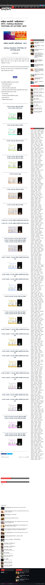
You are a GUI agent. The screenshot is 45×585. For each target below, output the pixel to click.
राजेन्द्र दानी (39, 353)
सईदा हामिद (40, 413)
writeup (5, 18)
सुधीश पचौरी (40, 432)
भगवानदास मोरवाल (39, 303)
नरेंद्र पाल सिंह (36, 259)
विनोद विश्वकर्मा (36, 379)
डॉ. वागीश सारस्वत (38, 239)
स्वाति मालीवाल (32, 451)
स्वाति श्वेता (36, 451)
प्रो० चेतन (40, 297)
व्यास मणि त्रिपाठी (36, 388)
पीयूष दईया (42, 278)
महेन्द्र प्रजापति (39, 322)
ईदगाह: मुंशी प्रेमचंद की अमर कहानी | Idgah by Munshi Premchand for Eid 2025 (15, 507)
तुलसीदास (32, 244)
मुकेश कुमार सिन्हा (32, 330)
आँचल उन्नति (36, 167)
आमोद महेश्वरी (32, 171)
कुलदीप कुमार (32, 202)
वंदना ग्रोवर (35, 368)
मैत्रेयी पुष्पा (42, 334)
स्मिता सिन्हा (38, 448)
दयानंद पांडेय (35, 246)
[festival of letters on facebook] (15, 77)
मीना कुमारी (42, 327)
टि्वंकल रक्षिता (40, 231)
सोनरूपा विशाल (35, 444)
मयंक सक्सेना (36, 319)
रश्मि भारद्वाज (36, 349)
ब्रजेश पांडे (32, 303)
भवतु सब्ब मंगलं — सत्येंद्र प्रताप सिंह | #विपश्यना (39, 82)
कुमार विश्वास (39, 201)
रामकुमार (39, 357)
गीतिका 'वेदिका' (32, 216)
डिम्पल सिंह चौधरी (40, 232)
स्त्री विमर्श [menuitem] (31, 7)
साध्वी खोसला (39, 425)
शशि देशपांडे (38, 394)
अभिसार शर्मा (32, 149)
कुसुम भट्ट (36, 202)
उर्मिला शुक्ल (36, 186)
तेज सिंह (35, 244)
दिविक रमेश (40, 247)
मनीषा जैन (32, 316)
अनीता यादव (40, 141)
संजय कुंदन (39, 409)
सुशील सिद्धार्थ (42, 441)
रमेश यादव (35, 345)
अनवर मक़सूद (41, 137)
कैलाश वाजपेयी (32, 209)
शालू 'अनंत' (40, 395)
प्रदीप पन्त (42, 285)
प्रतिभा (31, 284)
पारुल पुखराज (39, 277)
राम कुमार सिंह (36, 357)
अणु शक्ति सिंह (39, 134)
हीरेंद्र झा (39, 456)
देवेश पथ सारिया (36, 255)
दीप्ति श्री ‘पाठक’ (35, 251)
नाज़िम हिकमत (32, 262)
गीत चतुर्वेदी (39, 213)
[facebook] (39, 5)
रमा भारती (32, 345)
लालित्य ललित (38, 365)
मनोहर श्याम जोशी (37, 318)
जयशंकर (40, 224)
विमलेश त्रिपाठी (40, 380)
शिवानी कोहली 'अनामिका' (33, 399)
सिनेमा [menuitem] (35, 7)
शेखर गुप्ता (42, 402)
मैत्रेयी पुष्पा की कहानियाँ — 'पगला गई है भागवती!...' (11, 514)
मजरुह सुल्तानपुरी (41, 311)
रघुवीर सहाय (32, 342)
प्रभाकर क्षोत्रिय (32, 288)
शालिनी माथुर (36, 395)
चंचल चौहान (32, 220)
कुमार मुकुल (36, 201)
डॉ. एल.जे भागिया (32, 236)
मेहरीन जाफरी (38, 334)
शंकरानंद (40, 388)
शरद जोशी (39, 391)
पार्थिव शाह (42, 277)
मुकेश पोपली (41, 330)
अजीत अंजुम (32, 134)
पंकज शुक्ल (41, 273)
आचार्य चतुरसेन (37, 168)
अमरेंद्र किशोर (36, 149)
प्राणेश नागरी (32, 293)
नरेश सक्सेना (39, 259)
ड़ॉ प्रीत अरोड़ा (36, 232)
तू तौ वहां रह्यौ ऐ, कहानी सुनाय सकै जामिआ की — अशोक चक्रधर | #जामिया (39, 61)
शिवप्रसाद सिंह (32, 398)
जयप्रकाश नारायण (32, 224)
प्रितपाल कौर (35, 293)
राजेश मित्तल (39, 356)
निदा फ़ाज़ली (36, 263)
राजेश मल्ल (35, 356)
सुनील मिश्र (38, 433)
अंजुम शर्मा (42, 130)
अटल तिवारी (36, 134)
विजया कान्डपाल (32, 375)
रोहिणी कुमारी (32, 364)
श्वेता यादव (36, 407)
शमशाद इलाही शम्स (41, 390)
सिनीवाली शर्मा (39, 426)
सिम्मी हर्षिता (32, 428)
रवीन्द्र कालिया (32, 346)
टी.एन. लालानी (32, 232)
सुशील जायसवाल (38, 441)
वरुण (35, 369)
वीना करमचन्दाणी (32, 387)
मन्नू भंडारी (41, 318)
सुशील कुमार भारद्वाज (33, 441)
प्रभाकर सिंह (36, 288)
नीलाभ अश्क (37, 269)
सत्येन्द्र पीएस (40, 417)
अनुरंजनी (42, 144)
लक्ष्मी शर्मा (32, 365)
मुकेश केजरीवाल (37, 330)
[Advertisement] (22, 2)
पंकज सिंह (32, 274)
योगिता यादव (32, 341)
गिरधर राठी (39, 212)
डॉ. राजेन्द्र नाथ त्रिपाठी (33, 239)
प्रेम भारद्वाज (36, 296)
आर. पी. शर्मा (39, 171)
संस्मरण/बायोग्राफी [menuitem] (26, 7)
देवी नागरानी (32, 255)
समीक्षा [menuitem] (22, 7)
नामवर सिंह (36, 262)
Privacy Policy (7, 5)
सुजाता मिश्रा (32, 429)
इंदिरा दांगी (36, 179)
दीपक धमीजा (35, 250)
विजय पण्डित (32, 372)
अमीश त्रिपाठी (39, 152)
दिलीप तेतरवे (37, 247)
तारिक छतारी (36, 243)
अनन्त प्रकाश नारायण (33, 137)
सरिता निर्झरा (39, 421)
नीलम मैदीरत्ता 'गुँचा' (33, 269)
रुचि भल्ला (42, 360)
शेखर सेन (32, 403)
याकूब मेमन (40, 338)
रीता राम (39, 360)
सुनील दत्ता (35, 433)
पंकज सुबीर (35, 274)
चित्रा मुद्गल (39, 221)
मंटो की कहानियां (32, 311)
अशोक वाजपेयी (41, 164)
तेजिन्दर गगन (38, 244)
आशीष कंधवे (38, 178)
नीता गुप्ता (39, 266)
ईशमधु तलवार (32, 182)
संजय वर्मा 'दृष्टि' (32, 410)
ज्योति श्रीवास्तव (32, 231)
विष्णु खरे (37, 384)
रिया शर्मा (36, 360)
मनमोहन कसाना (36, 315)
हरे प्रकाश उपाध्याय (33, 455)
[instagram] (42, 5)
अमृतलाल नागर (32, 153)
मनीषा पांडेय (35, 316)
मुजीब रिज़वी (39, 331)
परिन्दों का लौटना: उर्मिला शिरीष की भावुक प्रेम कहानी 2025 (39, 78)
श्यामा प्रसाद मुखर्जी (37, 406)
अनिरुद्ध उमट (37, 140)
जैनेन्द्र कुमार (36, 228)
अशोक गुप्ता (36, 163)
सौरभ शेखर (32, 448)
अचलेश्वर (35, 133)
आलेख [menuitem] (38, 7)
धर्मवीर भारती (40, 255)
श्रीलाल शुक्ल (32, 407)
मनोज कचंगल (39, 316)
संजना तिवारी (35, 409)
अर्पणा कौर (40, 159)
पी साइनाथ (32, 278)
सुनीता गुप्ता (32, 433)
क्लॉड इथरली (41, 209)
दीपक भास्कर (39, 250)
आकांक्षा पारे (39, 167)
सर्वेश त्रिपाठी (40, 422)
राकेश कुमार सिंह (32, 350)
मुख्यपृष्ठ (2, 18)
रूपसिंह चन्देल (32, 361)
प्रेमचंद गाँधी (34, 297)
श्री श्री (41, 406)
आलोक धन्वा (40, 175)
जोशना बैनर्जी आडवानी (41, 228)
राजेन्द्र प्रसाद (32, 354)
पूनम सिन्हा (35, 281)
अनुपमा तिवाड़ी (35, 144)
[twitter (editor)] (43, 5)
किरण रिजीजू (36, 198)
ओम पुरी (39, 190)
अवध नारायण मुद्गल (40, 160)
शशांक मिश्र (32, 394)
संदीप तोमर (32, 413)
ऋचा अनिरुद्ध (36, 187)
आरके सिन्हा (35, 172)
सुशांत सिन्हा (32, 440)
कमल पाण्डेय (41, 194)
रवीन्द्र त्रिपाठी (36, 346)
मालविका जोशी (38, 326)
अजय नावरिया (38, 133)
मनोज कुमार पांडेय (33, 318)
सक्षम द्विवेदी (32, 414)
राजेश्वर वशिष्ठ (32, 357)
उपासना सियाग (39, 182)
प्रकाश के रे (39, 281)
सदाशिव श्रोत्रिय (39, 418)
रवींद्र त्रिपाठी (41, 345)
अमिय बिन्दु (32, 152)
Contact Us (42, 583)
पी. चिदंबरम (35, 278)
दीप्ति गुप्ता (42, 250)
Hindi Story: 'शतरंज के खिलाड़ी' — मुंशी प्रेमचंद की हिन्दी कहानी (12, 539)
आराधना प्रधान (32, 174)
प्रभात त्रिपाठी (39, 288)
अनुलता (34, 145)
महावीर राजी (32, 322)
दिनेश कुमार (42, 246)
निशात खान (32, 266)
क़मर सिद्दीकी (32, 459)
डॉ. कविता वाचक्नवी (37, 236)
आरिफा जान (40, 174)
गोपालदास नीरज (32, 217)
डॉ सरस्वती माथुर (37, 235)
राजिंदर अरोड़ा (32, 353)
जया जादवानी (39, 225)
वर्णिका (37, 369)
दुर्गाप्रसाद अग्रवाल (40, 251)
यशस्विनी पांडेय (36, 338)
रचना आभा (36, 342)
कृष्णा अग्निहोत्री (32, 205)
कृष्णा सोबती (36, 205)
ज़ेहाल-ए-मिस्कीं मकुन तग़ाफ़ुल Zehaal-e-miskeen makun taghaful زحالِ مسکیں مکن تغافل (16, 532)
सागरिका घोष (35, 425)
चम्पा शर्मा (36, 221)
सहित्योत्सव (6, 451)
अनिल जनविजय (40, 140)
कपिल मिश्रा (36, 193)
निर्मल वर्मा (35, 265)
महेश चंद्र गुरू (35, 323)
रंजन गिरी (35, 341)
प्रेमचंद (31, 297)
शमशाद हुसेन (32, 391)
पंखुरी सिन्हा (38, 274)
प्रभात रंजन (36, 289)
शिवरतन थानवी (39, 398)
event (11, 451)
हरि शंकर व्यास (35, 452)
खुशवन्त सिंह (35, 210)
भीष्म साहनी (40, 307)
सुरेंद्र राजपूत (36, 437)
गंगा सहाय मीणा (39, 210)
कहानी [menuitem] (15, 7)
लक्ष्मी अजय (41, 364)
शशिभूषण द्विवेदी (32, 395)
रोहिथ (38, 364)
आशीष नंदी (42, 178)
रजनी (41, 342)
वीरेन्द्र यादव (32, 388)
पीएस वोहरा (39, 278)
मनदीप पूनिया (32, 315)
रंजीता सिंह (38, 341)
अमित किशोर (39, 149)
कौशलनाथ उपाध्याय (37, 209)
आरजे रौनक (39, 172)
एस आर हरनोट (32, 190)
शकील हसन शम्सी (32, 390)
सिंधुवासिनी (35, 426)
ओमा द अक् (37, 191)
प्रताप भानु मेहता (36, 282)
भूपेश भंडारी (32, 308)
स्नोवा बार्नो (35, 448)
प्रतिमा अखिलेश (32, 285)
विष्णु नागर (41, 384)
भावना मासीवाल (36, 307)
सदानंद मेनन (32, 418)
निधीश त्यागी (32, 265)
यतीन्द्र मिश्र (37, 337)
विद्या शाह (36, 375)
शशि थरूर (35, 394)
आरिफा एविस (36, 174)
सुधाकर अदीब (36, 432)
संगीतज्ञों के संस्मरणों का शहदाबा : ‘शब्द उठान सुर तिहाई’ (39, 50)
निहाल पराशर (35, 266)
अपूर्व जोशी (42, 145)
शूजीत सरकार (38, 402)
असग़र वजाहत (32, 167)
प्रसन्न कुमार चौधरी (32, 292)
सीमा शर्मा (35, 428)
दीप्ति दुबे (32, 251)
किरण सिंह (39, 198)
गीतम (42, 213)
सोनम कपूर (32, 444)
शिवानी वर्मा (38, 399)
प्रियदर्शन (41, 293)
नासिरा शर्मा (39, 262)
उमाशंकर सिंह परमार (41, 183)
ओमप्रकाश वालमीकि (33, 191)
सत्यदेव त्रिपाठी (32, 417)
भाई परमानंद (40, 304)
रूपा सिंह (36, 361)
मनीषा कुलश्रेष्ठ (40, 315)
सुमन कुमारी (32, 436)
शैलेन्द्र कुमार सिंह (39, 403)
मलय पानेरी (42, 319)
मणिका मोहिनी (35, 312)
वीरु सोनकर (36, 387)
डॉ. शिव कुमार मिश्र (36, 240)
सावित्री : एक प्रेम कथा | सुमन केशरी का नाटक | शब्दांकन (39, 42)
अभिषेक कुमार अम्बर (37, 148)
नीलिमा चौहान (40, 269)
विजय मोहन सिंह (36, 372)
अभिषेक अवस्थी (32, 148)
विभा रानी (40, 379)
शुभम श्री (35, 402)
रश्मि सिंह (39, 349)
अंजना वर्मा (35, 130)
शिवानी (42, 398)
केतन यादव (36, 206)
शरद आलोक (36, 391)
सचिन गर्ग (37, 414)
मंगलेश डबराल (39, 308)
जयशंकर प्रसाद (32, 225)
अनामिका (35, 138)
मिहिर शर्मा (39, 327)
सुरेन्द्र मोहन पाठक (39, 437)
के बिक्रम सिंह (40, 205)
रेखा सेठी (42, 361)
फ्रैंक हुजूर (35, 300)
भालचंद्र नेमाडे (32, 307)
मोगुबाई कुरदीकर (36, 335)
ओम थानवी (36, 190)
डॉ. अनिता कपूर (41, 235)
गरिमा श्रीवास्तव (35, 212)
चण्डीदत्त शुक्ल (40, 220)
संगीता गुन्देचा (39, 407)
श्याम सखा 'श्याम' (32, 406)
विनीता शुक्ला (36, 376)
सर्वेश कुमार (36, 422)
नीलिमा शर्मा (32, 270)
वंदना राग (38, 368)
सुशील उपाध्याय (39, 440)
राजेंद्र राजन (36, 353)
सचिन (35, 414)
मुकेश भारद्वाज (32, 331)
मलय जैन (39, 319)
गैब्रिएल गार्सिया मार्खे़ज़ (40, 216)
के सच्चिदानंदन (32, 206)
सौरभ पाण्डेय (38, 447)
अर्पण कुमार (36, 159)
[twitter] (40, 5)
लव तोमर (35, 365)
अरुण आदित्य (32, 156)
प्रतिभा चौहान (38, 284)
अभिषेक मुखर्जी (41, 148)
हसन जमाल (40, 455)
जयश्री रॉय (36, 225)
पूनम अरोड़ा (32, 281)
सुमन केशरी (35, 436)
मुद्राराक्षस (42, 331)
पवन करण (32, 277)
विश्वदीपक (32, 383)
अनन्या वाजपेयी (37, 137)
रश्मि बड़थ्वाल (32, 349)
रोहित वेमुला (36, 364)
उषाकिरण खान (32, 187)
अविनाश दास (32, 163)
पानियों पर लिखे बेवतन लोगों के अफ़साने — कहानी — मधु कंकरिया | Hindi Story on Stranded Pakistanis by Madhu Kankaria (16, 522)
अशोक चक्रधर (39, 163)
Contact (11, 5)
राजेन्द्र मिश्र (36, 354)
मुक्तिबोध (36, 331)
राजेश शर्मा (42, 356)
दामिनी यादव (38, 246)
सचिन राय (40, 414)
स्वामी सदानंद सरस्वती (40, 451)
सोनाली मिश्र (39, 444)
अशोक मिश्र (32, 164)
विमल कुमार (37, 380)
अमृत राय (42, 152)
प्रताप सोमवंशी (40, 282)
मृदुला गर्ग (35, 334)
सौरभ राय (42, 447)
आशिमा (35, 178)
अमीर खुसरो (35, 152)
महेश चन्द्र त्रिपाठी (39, 323)
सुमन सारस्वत (39, 436)
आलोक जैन (37, 175)
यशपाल (39, 337)
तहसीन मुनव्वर (32, 243)
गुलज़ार (36, 216)
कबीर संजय (40, 193)
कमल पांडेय (37, 194)
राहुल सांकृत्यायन (32, 360)
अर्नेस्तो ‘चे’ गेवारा (32, 159)
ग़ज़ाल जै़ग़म (39, 459)
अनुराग (31, 145)
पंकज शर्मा (38, 273)
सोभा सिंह (35, 447)
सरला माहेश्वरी (35, 421)
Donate (4, 5)
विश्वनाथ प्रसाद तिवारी (40, 383)
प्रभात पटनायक (32, 289)
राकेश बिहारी (40, 350)
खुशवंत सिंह (32, 210)
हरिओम (39, 452)
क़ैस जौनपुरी (36, 459)
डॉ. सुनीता (41, 240)
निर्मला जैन (38, 265)
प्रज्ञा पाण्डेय (32, 282)
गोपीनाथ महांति (36, 217)
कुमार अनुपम (32, 201)
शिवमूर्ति (35, 398)
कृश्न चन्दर (39, 202)
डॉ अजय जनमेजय (33, 235)
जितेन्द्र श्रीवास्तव (32, 228)
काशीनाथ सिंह (32, 198)
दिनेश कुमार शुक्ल (32, 247)
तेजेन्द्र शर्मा (41, 244)
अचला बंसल (32, 133)
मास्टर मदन (36, 327)
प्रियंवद (38, 293)
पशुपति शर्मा (35, 277)
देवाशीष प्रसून (40, 254)
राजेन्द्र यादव (39, 354)
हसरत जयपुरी (32, 456)
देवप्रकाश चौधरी (32, 254)
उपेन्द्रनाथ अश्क (32, 183)
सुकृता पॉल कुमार (39, 428)
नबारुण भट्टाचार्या (39, 258)
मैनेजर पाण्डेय (32, 335)
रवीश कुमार (39, 346)
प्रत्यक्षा (39, 285)
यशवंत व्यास (32, 338)
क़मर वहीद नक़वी (40, 197)
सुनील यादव (42, 433)
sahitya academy (23, 451)
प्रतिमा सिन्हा (36, 285)
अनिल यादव (36, 141)
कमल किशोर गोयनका (33, 194)
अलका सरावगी (32, 160)
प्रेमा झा (37, 297)
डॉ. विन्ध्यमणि (32, 240)
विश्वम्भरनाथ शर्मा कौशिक (33, 384)
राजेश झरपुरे (32, 356)
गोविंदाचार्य (40, 217)
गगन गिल (32, 212)
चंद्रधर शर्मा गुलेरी (36, 220)
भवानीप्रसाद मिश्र (36, 304)
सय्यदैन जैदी (32, 421)
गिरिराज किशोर (32, 213)
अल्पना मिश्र (36, 160)
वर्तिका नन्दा (40, 369)
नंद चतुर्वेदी (32, 258)
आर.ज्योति (32, 172)
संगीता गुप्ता (32, 409)
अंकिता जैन (32, 130)
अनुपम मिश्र (32, 144)
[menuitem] (13, 7)
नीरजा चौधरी (42, 266)
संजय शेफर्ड (36, 410)
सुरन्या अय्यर (32, 437)
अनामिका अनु (38, 138)
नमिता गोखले (32, 259)
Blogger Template (6, 583)
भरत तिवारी (32, 304)
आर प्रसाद (36, 171)
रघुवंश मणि (42, 341)
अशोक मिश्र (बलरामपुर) (36, 164)
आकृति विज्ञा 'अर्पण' (33, 168)
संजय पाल (42, 409)
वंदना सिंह (41, 368)
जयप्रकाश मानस (37, 224)
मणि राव (32, 312)
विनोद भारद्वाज (32, 379)
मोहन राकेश (40, 335)
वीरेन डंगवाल (40, 387)
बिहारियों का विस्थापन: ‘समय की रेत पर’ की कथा (39, 75)
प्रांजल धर (36, 292)
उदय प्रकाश (36, 182)
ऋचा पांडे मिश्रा (40, 187)
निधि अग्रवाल (39, 263)
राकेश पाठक (36, 350)
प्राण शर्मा (39, 292)
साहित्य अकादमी (9, 451)
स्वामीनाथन (32, 452)
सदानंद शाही (35, 418)
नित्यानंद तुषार (32, 263)
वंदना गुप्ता (32, 368)
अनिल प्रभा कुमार (32, 141)
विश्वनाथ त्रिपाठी (35, 383)
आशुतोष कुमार (32, 179)
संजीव (42, 410)
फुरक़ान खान (32, 300)
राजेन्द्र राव (42, 354)
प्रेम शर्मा (42, 296)
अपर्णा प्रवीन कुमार (37, 145)
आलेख (3, 451)
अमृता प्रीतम (36, 153)
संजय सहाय (40, 410)
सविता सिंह (32, 425)
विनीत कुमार (39, 375)
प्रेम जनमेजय (32, 296)
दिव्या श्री (32, 250)
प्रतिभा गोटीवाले (34, 284)
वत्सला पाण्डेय (32, 369)
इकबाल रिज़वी (39, 179)
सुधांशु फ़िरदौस (32, 432)
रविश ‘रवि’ (38, 345)
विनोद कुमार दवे (40, 376)
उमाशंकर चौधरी (36, 183)
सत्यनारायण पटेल (36, 417)
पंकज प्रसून (32, 273)
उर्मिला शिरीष (32, 186)
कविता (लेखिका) (36, 197)
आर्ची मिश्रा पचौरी (32, 175)
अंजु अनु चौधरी (38, 130)
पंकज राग (35, 273)
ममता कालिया (32, 319)
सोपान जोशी (32, 447)
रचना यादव (39, 342)
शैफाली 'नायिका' (35, 403)
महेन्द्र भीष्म (32, 323)
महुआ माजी (36, 322)
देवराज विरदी (36, 254)
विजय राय (40, 372)
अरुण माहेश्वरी (40, 156)
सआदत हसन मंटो (36, 413)
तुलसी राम (39, 243)
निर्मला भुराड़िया (42, 265)
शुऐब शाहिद (32, 402)
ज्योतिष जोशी (36, 231)
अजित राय (42, 133)
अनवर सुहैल (32, 138)
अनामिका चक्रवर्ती (32, 140)
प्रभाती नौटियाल (39, 289)
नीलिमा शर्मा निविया (36, 270)
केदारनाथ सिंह (39, 206)
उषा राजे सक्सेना (39, 186)
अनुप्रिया (39, 144)
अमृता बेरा (39, 153)
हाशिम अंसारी (36, 456)
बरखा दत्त (38, 300)
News (19, 451)
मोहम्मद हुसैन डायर (33, 337)
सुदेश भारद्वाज (40, 429)
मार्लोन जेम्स (32, 326)
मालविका (35, 326)
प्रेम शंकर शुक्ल (39, 296)
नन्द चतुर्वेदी (35, 258)
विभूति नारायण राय (33, 380)
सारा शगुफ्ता (32, 426)
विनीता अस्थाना (32, 376)
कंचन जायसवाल (32, 193)
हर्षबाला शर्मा (37, 455)
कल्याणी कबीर (32, 197)
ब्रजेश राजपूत (35, 303)
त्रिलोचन (32, 246)
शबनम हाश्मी (37, 390)
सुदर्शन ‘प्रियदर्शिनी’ (36, 429)
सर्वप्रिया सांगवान (32, 422)
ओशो (39, 191)
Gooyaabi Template (15, 583)
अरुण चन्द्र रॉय (36, 156)
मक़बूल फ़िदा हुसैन (37, 311)
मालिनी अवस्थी (32, 327)
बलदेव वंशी (41, 300)
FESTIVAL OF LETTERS (15, 451)
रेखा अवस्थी (39, 361)
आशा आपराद (32, 178)
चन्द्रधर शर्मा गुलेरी (32, 221)
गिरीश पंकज (36, 213)
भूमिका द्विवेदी (35, 308)
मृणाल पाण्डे (32, 334)
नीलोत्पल (40, 270)
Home (1, 5)
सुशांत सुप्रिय (35, 440)
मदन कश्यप (39, 312)
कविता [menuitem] (18, 7)
